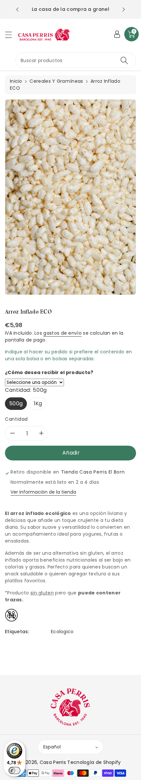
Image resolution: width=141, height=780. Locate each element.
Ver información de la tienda (43, 492)
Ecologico (62, 631)
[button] (11, 35)
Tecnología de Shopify (94, 762)
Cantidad (16, 419)
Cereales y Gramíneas (56, 81)
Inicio (16, 81)
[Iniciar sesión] (117, 34)
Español (52, 747)
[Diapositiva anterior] (17, 9)
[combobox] (76, 60)
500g (16, 403)
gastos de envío (62, 333)
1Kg (38, 403)
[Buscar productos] (124, 60)
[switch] (14, 770)
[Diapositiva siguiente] (123, 9)
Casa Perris (53, 762)
